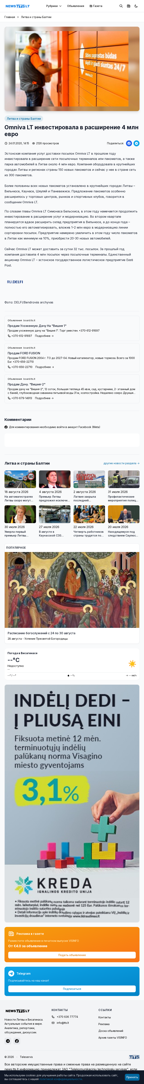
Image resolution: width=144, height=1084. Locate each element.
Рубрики (52, 6)
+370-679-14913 (21, 398)
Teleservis (26, 1056)
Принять (132, 1077)
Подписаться (72, 988)
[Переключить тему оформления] (136, 6)
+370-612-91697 (21, 335)
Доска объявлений (110, 1030)
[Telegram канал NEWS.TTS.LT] (7, 1041)
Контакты (104, 1017)
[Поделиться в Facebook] (129, 143)
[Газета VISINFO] (128, 6)
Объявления (75, 6)
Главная (9, 17)
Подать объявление (72, 955)
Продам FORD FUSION (24, 353)
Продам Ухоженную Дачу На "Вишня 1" (37, 326)
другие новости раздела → (122, 463)
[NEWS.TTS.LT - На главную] (17, 6)
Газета (97, 6)
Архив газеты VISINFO (112, 1037)
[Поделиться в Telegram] (137, 143)
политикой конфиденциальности (60, 1079)
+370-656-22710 (21, 367)
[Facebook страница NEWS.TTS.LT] (17, 1041)
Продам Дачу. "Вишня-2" (26, 384)
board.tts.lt (29, 320)
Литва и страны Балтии (36, 17)
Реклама (104, 1024)
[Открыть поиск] (121, 6)
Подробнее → (44, 335)
